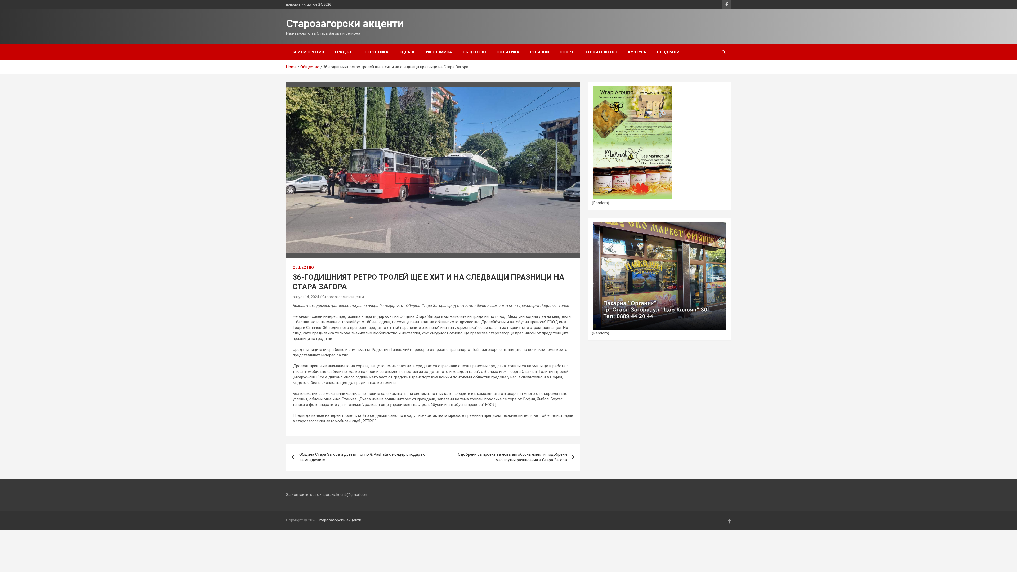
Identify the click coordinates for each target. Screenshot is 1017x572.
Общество (474, 52)
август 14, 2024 (306, 297)
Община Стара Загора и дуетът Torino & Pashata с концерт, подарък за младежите (362, 457)
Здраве (407, 52)
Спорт (567, 52)
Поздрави (668, 52)
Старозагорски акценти (345, 23)
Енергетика (375, 52)
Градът (343, 52)
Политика (508, 52)
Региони (539, 52)
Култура (637, 52)
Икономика (439, 52)
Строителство (600, 52)
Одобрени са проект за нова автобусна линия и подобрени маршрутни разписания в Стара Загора (512, 457)
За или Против (307, 52)
